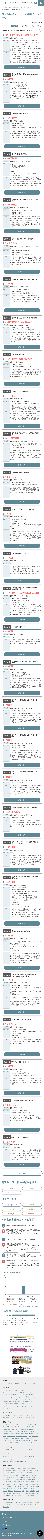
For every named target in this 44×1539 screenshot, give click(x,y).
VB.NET (22, 1424)
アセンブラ (18, 1442)
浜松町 (35, 1475)
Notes (4, 1440)
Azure (11, 1461)
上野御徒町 (35, 1484)
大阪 (27, 1470)
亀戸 (9, 1495)
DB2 (4, 1449)
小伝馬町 (28, 1468)
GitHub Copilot (30, 1442)
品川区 (5, 1486)
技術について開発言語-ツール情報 (23, 1502)
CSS (32, 1431)
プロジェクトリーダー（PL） (10, 1399)
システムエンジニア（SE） (10, 1392)
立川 (19, 1484)
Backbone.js (6, 1442)
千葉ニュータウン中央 (9, 1475)
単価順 (39, 26)
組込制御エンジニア (30, 1397)
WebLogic (5, 1461)
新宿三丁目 (35, 1493)
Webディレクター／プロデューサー (22, 1401)
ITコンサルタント (7, 1397)
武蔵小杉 (26, 1472)
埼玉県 (19, 1495)
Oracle (21, 1449)
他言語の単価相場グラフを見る (29, 1306)
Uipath (12, 1440)
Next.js (32, 1438)
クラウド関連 (6, 1383)
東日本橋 (20, 1488)
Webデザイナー (7, 1401)
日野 (14, 1493)
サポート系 (19, 1415)
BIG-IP (30, 1459)
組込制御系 (6, 1417)
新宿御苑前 (28, 1493)
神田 (37, 1481)
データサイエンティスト (25, 1406)
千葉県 (23, 1468)
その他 (18, 1504)
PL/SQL (23, 1438)
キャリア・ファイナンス (9, 1504)
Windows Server (20, 1456)
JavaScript (11, 1193)
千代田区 (14, 1484)
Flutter (32, 1429)
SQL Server (15, 1449)
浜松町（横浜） (11, 1477)
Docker (17, 1433)
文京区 (37, 1491)
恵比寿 (9, 1470)
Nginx (15, 1461)
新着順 (14, 26)
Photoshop (6, 1433)
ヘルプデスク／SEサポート (10, 1406)
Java (11, 1188)
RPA (9, 1440)
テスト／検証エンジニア (30, 1399)
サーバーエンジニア (8, 1403)
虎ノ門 (5, 1481)
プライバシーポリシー (9, 1518)
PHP (8, 1426)
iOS (31, 1456)
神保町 (14, 1481)
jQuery (22, 1433)
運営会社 (4, 1514)
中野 (23, 1491)
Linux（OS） (11, 1429)
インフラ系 (12, 1415)
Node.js (5, 1436)
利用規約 (4, 1521)
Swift (36, 1438)
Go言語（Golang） (32, 1426)
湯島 (4, 1493)
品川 (18, 1493)
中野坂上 (32, 1491)
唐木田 (24, 1495)
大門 (13, 1479)
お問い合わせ (6, 1525)
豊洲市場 (32, 1486)
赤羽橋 (32, 1495)
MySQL (9, 1449)
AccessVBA (35, 1436)
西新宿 (5, 1495)
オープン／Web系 (27, 1415)
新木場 (31, 1472)
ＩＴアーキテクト (34, 1394)
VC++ (12, 1442)
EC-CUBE (18, 1440)
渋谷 (4, 1472)
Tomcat (25, 1459)
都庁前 (5, 1479)
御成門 (17, 1479)
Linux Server (11, 1456)
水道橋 (5, 1491)
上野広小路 (28, 1484)
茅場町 (28, 1481)
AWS (27, 1456)
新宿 (17, 1475)
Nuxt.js (5, 1429)
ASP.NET (16, 1424)
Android (35, 1456)
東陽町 (8, 1484)
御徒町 (28, 1477)
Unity (19, 1461)
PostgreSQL (27, 1449)
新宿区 (22, 1493)
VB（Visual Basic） (14, 1438)
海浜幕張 (13, 1468)
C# (22, 1431)
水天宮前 (9, 1493)
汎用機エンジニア (7, 1390)
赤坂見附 (5, 1488)
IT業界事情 (36, 1502)
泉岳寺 (25, 1488)
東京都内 (36, 1470)
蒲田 (8, 1468)
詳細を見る (22, 67)
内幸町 (19, 1470)
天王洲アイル (31, 1488)
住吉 (15, 1488)
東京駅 (32, 1481)
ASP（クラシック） (15, 1431)
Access (34, 1449)
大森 (4, 1477)
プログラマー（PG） (19, 1390)
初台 (31, 1470)
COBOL (12, 1433)
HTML (32, 1188)
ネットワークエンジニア (9, 1408)
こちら (24, 1233)
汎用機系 (5, 1415)
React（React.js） (24, 1429)
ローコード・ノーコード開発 (28, 1383)
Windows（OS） (34, 1433)
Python (12, 1426)
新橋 (24, 1470)
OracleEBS (27, 1431)
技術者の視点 (33, 1504)
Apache (20, 1459)
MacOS (24, 1461)
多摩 (27, 1491)
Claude (24, 1442)
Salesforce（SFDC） (27, 1440)
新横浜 (34, 1468)
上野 (22, 1484)
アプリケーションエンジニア (21, 1394)
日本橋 (18, 1468)
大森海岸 (18, 1477)
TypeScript (18, 1426)
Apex (35, 1440)
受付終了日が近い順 (27, 26)
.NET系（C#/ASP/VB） (31, 1424)
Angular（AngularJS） (21, 1436)
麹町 (34, 1479)
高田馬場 (10, 1491)
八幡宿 (9, 1481)
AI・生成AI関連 (15, 1383)
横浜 (4, 1484)
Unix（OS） (11, 1436)
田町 (21, 1472)
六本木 (14, 1486)
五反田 (9, 1486)
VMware (14, 1459)
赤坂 (37, 1486)
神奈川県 (14, 1495)
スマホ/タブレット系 (28, 1417)
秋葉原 (14, 1470)
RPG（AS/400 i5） (8, 1424)
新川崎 (5, 1470)
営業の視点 (6, 1507)
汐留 (8, 1472)
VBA (30, 1436)
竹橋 (19, 1481)
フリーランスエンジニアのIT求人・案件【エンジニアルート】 (19, 1533)
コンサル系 (13, 1417)
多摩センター (17, 1491)
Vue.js (24, 1426)
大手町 (17, 1472)
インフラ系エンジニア (24, 1392)
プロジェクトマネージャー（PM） (23, 1403)
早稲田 (12, 1472)
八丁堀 (31, 1475)
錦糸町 (11, 1488)
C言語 (26, 1433)
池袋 (4, 1468)
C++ (17, 1429)
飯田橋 (33, 1477)
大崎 (28, 1495)
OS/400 (5, 1456)
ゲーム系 (19, 1417)
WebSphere (36, 1459)
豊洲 (27, 1486)
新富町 (26, 1475)
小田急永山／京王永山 (26, 1479)
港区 (9, 1479)
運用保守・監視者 (7, 1394)
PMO (21, 1399)
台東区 (24, 1477)
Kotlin (27, 1438)
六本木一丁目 (21, 1486)
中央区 (21, 1475)
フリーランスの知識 (8, 1502)
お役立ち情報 (25, 1504)
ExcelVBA (5, 1438)
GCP (4, 1459)
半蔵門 (23, 1481)
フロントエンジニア (19, 1397)
